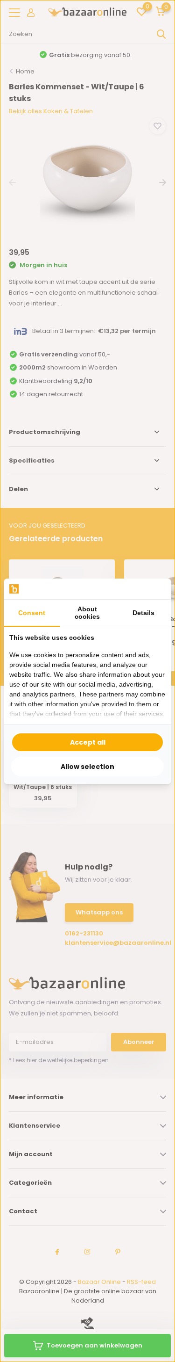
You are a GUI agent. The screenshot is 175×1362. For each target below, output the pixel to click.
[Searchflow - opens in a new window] (154, 588)
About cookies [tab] (87, 612)
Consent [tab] (31, 612)
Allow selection (87, 766)
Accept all (87, 742)
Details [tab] (143, 612)
